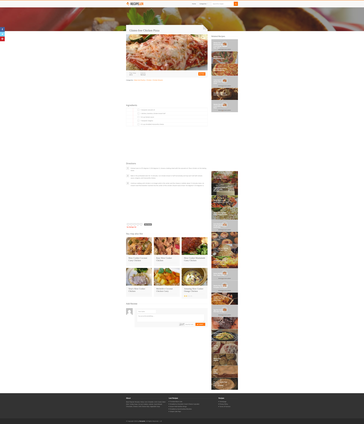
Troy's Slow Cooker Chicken (136, 289)
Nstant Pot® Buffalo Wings (178, 406)
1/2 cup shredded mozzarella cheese (152, 124)
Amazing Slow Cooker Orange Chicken (193, 289)
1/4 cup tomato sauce (147, 117)
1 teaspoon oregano (146, 121)
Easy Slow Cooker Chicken (164, 259)
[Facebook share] (2, 29)
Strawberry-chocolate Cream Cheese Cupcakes (184, 404)
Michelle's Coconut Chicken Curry (164, 289)
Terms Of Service (225, 406)
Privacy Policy (224, 404)
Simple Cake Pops (175, 411)
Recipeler (142, 421)
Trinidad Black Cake (176, 401)
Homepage (223, 401)
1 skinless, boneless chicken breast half (152, 113)
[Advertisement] (167, 92)
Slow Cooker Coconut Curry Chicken (137, 259)
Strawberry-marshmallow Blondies (181, 409)
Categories (202, 4)
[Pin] (2, 39)
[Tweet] (2, 34)
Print (202, 74)
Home (194, 4)
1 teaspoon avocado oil (147, 110)
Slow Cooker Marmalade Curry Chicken (194, 259)
